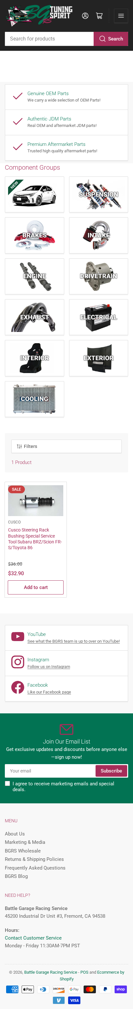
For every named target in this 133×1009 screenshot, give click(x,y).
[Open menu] (121, 16)
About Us (15, 834)
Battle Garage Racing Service (50, 972)
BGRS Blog (16, 876)
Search (115, 39)
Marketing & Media (25, 842)
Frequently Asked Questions (35, 868)
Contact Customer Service (33, 938)
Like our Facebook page (49, 692)
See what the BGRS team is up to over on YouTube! (73, 641)
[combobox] (66, 39)
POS (84, 972)
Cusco (14, 522)
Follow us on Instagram (48, 666)
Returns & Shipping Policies (34, 859)
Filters (30, 446)
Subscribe (111, 771)
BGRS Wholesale (23, 851)
